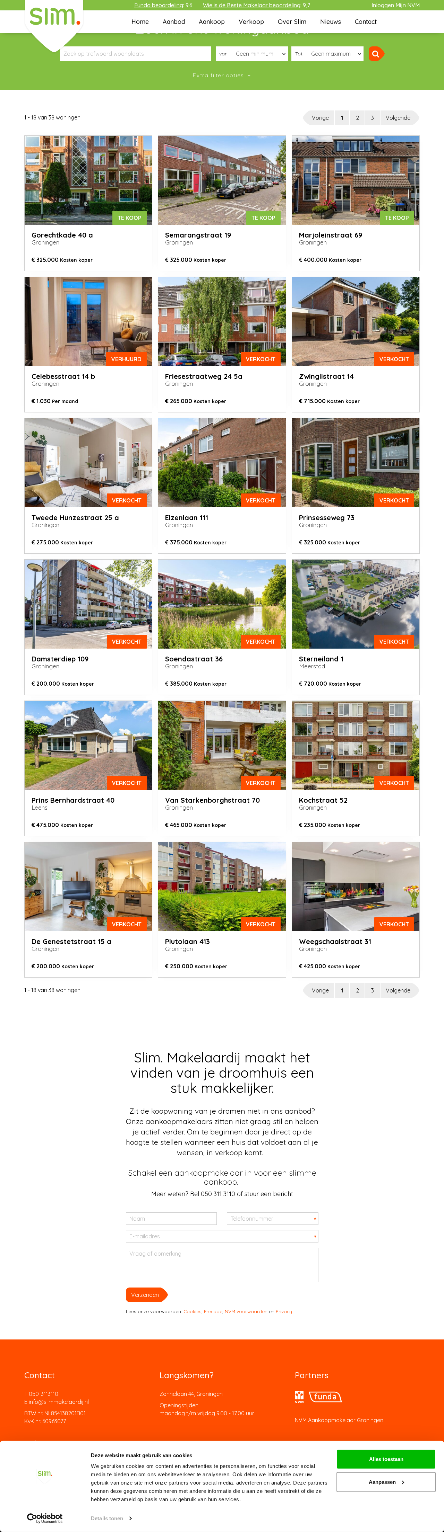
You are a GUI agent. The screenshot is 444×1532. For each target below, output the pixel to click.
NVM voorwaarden (246, 1311)
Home (140, 22)
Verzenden (145, 1294)
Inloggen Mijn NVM (396, 5)
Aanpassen (382, 1482)
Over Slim (292, 22)
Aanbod (174, 22)
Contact (366, 22)
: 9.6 (163, 5)
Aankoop (212, 22)
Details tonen (107, 1518)
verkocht (260, 359)
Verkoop (251, 22)
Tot (298, 54)
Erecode (213, 1311)
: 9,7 (256, 5)
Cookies (192, 1311)
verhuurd (126, 359)
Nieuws (330, 22)
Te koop (130, 217)
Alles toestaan (386, 1459)
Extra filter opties (219, 75)
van (223, 54)
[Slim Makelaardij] (54, 26)
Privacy (284, 1311)
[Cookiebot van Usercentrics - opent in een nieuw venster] (45, 1518)
